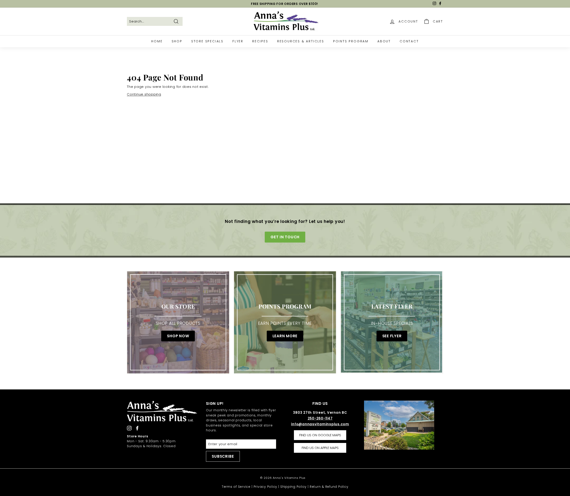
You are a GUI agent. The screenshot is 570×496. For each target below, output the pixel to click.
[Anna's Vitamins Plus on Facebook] (137, 427)
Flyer (237, 41)
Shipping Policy (293, 486)
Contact (409, 41)
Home (157, 41)
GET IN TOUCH (285, 237)
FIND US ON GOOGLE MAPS (320, 435)
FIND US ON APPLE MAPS (320, 447)
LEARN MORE (285, 336)
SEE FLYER (392, 336)
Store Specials (207, 41)
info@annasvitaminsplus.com (320, 424)
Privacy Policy (265, 486)
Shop (177, 41)
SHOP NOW (178, 336)
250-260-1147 (320, 418)
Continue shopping (144, 94)
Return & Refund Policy (329, 486)
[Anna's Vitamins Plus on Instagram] (129, 427)
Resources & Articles (300, 41)
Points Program (350, 41)
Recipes (260, 41)
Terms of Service (236, 486)
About (384, 41)
